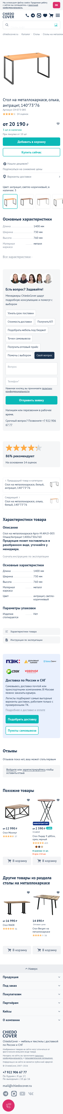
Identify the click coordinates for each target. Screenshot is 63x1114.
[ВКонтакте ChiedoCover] (31, 1093)
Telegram (33, 15)
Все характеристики (17, 257)
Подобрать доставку (22, 719)
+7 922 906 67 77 (27, 15)
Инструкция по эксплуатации (26, 640)
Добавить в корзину (32, 142)
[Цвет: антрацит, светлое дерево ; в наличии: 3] (26, 201)
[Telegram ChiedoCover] (5, 1093)
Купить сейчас (31, 152)
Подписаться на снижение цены (22, 169)
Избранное (45, 15)
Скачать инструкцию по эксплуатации (26, 556)
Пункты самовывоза (22, 730)
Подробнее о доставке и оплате (25, 710)
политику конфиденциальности (29, 390)
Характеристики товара (23, 631)
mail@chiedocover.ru (17, 1085)
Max (39, 15)
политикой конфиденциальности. (20, 6)
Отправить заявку (31, 400)
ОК (56, 5)
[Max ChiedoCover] (14, 1093)
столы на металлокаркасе (26, 883)
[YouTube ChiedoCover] (22, 1093)
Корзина (51, 15)
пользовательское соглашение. (39, 1058)
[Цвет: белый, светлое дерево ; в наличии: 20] (43, 201)
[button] (57, 15)
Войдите (11, 769)
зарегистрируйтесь (34, 769)
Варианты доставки (19, 176)
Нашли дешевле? (17, 163)
